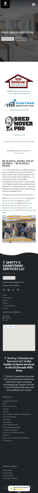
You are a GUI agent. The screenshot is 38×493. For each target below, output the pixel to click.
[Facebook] (8, 290)
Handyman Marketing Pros (19, 110)
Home (5, 295)
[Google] (4, 290)
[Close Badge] (29, 486)
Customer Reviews (9, 305)
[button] (33, 4)
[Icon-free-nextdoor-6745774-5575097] (18, 290)
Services (5, 300)
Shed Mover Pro (19, 135)
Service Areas (7, 298)
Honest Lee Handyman (16, 198)
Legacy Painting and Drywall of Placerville (19, 141)
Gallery (5, 303)
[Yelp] (13, 290)
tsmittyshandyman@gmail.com (13, 282)
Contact (5, 308)
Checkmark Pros (26, 210)
